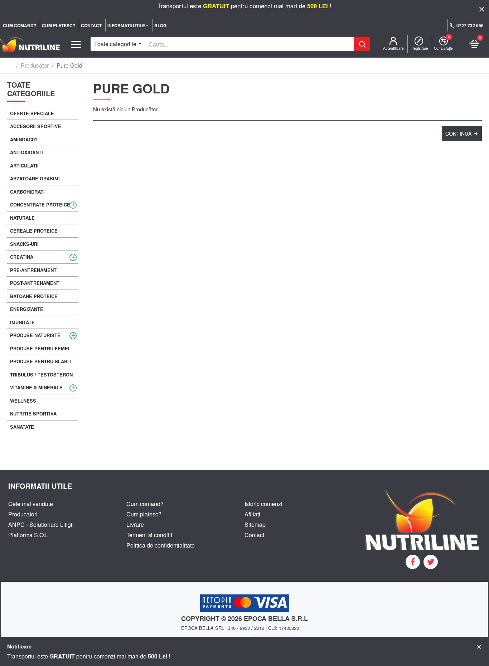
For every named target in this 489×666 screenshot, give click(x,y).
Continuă (458, 133)
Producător (35, 65)
